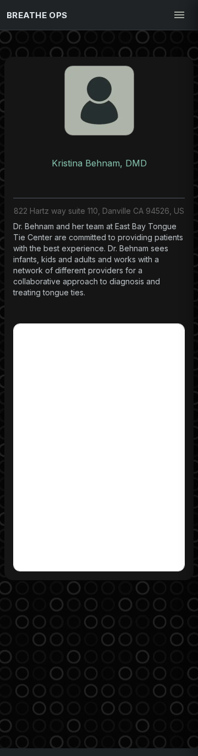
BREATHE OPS (37, 15)
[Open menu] (179, 15)
